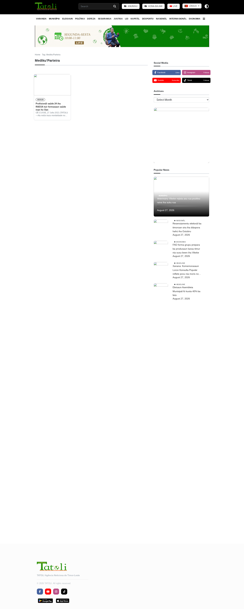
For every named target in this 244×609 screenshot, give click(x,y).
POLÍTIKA (80, 19)
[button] (46, 6)
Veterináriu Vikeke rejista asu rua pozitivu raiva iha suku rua (178, 200)
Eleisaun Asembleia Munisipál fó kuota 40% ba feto (186, 291)
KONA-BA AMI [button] (155, 6)
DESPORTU (148, 19)
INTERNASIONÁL (178, 19)
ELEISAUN (67, 19)
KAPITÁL (135, 19)
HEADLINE (180, 263)
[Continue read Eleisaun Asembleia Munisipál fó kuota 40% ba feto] (161, 408)
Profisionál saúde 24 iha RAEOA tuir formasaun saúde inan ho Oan (51, 106)
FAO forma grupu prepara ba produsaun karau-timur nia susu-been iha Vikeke (186, 248)
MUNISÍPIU (54, 19)
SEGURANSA (104, 19)
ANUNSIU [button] (132, 6)
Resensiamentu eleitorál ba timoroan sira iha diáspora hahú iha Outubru (187, 227)
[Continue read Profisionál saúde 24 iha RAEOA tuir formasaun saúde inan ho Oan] (52, 84)
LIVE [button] (175, 6)
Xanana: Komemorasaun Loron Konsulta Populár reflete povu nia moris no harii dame (186, 270)
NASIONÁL (161, 19)
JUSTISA (118, 19)
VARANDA (41, 19)
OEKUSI (40, 100)
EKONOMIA (194, 19)
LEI (126, 19)
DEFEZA (91, 19)
